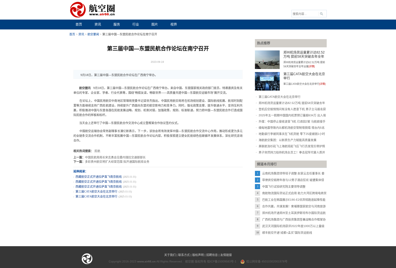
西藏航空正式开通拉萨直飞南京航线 (98, 176)
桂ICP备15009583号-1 (221, 261)
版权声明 (198, 254)
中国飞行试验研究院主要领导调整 (283, 186)
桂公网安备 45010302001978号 (266, 261)
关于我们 (170, 254)
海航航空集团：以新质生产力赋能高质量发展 (287, 140)
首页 (72, 34)
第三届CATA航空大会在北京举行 (96, 191)
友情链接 (226, 254)
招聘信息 (212, 254)
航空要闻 (93, 34)
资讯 (81, 34)
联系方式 (184, 254)
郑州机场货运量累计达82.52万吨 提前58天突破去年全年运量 (304, 56)
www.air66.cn (146, 261)
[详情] (312, 66)
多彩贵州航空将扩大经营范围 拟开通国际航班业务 (117, 161)
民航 (97, 151)
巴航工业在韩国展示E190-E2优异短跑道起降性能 (293, 199)
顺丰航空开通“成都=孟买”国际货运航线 (287, 232)
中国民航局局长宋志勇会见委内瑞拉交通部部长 (115, 157)
